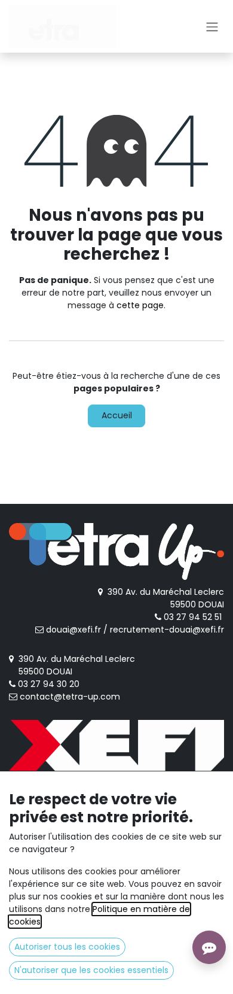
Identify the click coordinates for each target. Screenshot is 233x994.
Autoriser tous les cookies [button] (67, 947)
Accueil (117, 415)
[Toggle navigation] (212, 26)
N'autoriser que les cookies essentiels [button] (91, 970)
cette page (140, 305)
